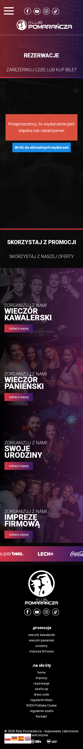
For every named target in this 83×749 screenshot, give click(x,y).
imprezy (41, 678)
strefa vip (41, 689)
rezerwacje (41, 683)
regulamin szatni (41, 711)
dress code (41, 694)
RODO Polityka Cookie (41, 705)
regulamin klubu (41, 700)
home (41, 672)
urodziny (41, 646)
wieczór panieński (41, 640)
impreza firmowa (41, 651)
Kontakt (41, 716)
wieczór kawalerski (41, 635)
